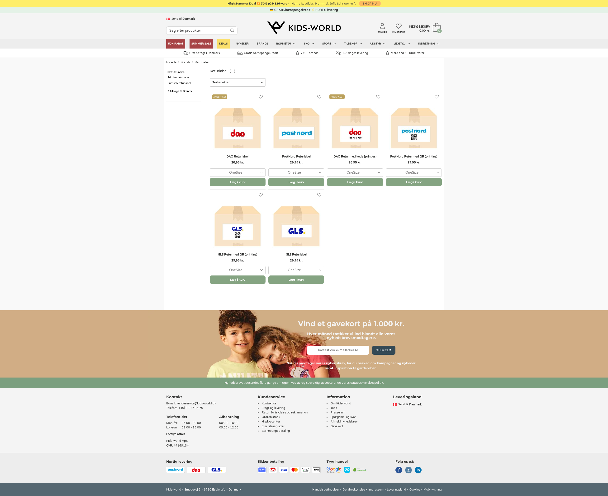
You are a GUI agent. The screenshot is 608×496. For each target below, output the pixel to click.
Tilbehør (351, 43)
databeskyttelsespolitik (366, 383)
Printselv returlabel (179, 83)
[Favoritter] (260, 96)
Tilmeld (383, 350)
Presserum (338, 412)
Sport (327, 43)
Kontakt (174, 397)
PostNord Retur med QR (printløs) (413, 156)
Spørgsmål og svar (343, 417)
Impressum (376, 489)
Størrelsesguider (273, 426)
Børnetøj (284, 43)
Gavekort (337, 426)
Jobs (334, 408)
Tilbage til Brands (180, 91)
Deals (223, 43)
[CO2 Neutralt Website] (359, 469)
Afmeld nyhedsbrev (344, 421)
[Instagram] (408, 470)
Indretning (427, 43)
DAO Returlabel (237, 156)
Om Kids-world (341, 403)
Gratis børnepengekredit (261, 53)
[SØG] (232, 30)
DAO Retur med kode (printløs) (355, 156)
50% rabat (175, 43)
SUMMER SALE (201, 43)
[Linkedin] (418, 470)
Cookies (414, 489)
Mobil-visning (432, 489)
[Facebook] (398, 470)
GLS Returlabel (296, 254)
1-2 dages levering (355, 53)
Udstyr (376, 43)
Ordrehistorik (271, 417)
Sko (307, 43)
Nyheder (242, 43)
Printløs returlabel (178, 77)
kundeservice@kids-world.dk (196, 403)
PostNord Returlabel (296, 156)
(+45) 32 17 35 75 (190, 408)
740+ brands (309, 53)
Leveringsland (396, 489)
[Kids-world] (304, 27)
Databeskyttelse (353, 489)
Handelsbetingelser (325, 489)
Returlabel (202, 62)
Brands (262, 43)
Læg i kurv (237, 182)
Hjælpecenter (271, 421)
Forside (171, 62)
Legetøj (400, 43)
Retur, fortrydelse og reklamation (285, 412)
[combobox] (238, 172)
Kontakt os (269, 403)
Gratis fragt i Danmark (204, 53)
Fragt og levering (273, 408)
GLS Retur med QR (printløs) (237, 254)
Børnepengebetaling (276, 430)
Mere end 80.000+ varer (407, 53)
